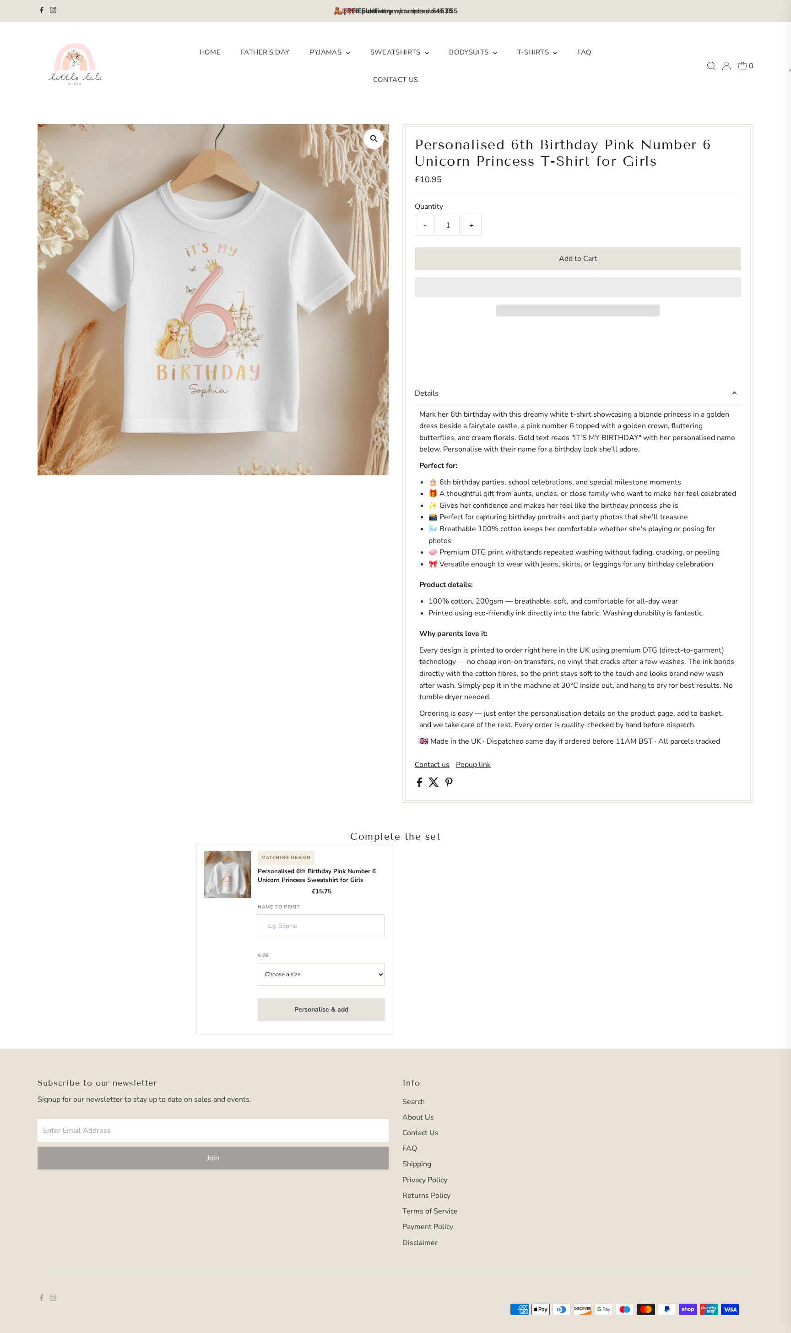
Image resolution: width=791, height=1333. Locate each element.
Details (427, 393)
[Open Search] (711, 66)
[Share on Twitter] (434, 784)
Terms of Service (430, 1211)
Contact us (432, 764)
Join (213, 1158)
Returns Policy (426, 1196)
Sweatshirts (396, 52)
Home (210, 52)
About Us (418, 1117)
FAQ (584, 52)
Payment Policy (427, 1227)
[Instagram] (53, 11)
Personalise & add (321, 1009)
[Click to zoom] (373, 139)
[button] (578, 287)
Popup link (473, 764)
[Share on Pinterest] (449, 784)
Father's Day (265, 52)
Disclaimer (420, 1243)
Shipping (416, 1164)
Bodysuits (470, 52)
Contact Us (395, 79)
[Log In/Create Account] (726, 66)
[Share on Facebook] (420, 784)
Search (413, 1102)
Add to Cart (578, 259)
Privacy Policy (424, 1180)
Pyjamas (327, 52)
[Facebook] (42, 11)
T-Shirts (534, 52)
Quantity (429, 206)
